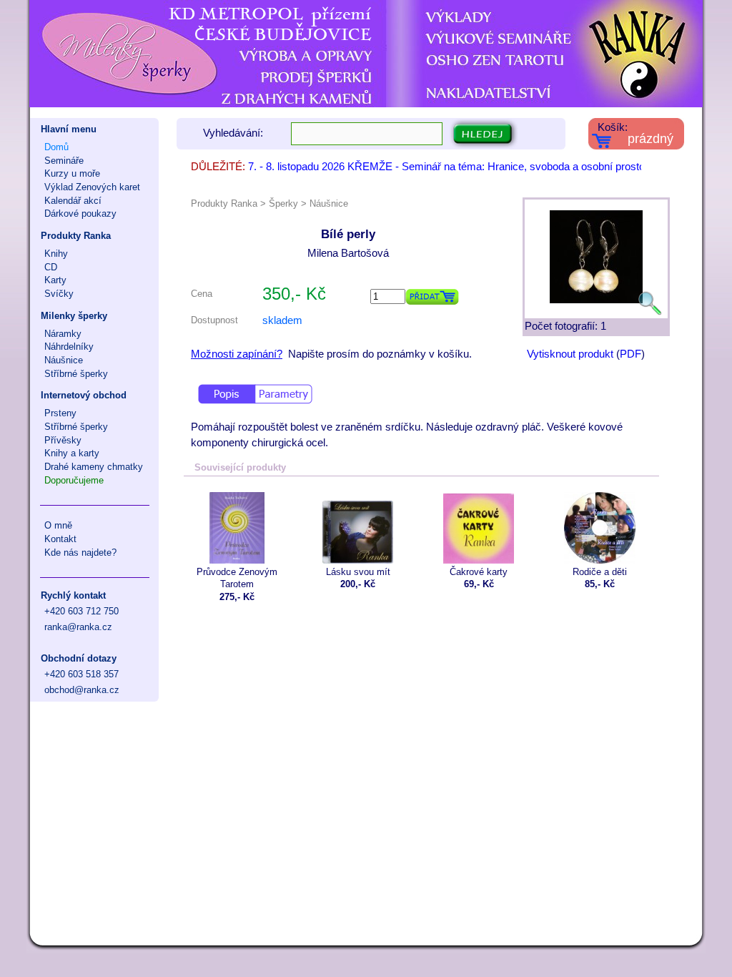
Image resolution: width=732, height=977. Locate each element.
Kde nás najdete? (80, 552)
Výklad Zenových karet (92, 187)
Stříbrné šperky (76, 373)
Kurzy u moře (72, 173)
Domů (56, 147)
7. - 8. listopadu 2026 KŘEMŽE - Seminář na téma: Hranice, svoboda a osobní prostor (448, 166)
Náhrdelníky (69, 346)
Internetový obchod (84, 395)
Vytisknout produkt (570, 354)
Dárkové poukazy (80, 213)
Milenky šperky (74, 315)
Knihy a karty (71, 453)
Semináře (64, 160)
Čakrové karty (479, 571)
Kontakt (60, 539)
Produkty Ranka (76, 235)
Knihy (56, 253)
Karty (55, 280)
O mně (58, 525)
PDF (630, 354)
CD (50, 267)
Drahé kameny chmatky (93, 466)
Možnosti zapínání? (236, 354)
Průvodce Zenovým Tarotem (237, 577)
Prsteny (60, 413)
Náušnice (63, 360)
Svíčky (59, 293)
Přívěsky (62, 440)
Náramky (62, 333)
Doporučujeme (74, 480)
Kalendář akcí (73, 200)
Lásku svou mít (358, 571)
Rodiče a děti (600, 571)
